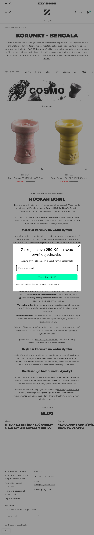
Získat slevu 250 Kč (47, 277)
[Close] (78, 246)
